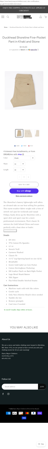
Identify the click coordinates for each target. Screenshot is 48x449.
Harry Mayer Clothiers (19, 409)
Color (5, 158)
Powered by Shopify (33, 409)
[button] (24, 50)
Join (42, 387)
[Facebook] (3, 394)
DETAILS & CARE (10, 230)
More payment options (24, 196)
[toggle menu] (3, 17)
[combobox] (24, 158)
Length (5, 170)
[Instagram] (8, 394)
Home (6, 27)
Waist (5, 164)
